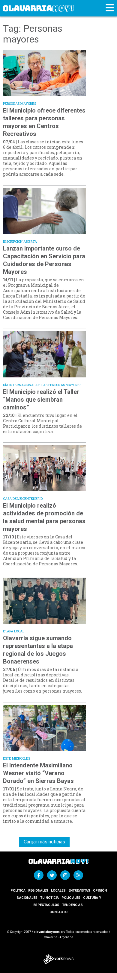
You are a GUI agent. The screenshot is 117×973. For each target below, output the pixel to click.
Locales (58, 890)
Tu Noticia (49, 898)
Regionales (38, 890)
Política (18, 890)
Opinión (100, 890)
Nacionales (27, 898)
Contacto (59, 912)
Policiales (71, 898)
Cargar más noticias (44, 842)
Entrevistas (79, 890)
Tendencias (72, 905)
